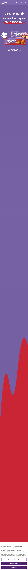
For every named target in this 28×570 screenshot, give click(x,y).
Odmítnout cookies (14, 563)
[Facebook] (16, 2)
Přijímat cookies (13, 567)
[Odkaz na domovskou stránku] (5, 2)
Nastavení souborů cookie (14, 559)
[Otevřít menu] (25, 2)
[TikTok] (22, 2)
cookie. (7, 557)
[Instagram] (19, 2)
